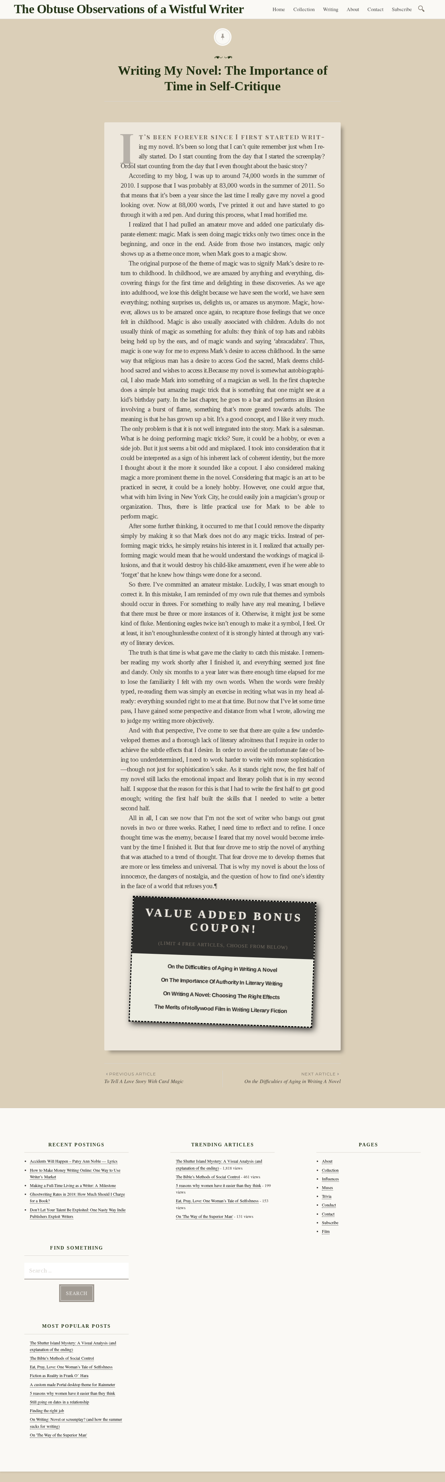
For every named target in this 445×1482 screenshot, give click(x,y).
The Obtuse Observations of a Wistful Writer (129, 9)
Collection (304, 9)
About (353, 9)
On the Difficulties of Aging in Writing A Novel (222, 968)
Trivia (326, 1196)
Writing (330, 9)
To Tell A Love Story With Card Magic (144, 1077)
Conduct (329, 1204)
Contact (375, 9)
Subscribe (402, 9)
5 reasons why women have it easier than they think (72, 1393)
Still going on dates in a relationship (59, 1402)
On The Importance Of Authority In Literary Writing (222, 982)
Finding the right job (47, 1410)
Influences (330, 1178)
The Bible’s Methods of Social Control (62, 1358)
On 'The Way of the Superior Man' (58, 1435)
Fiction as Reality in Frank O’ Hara (59, 1375)
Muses (327, 1187)
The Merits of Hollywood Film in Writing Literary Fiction (220, 1009)
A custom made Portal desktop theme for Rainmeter (72, 1384)
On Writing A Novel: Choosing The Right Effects (221, 995)
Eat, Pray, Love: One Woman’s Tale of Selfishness (71, 1366)
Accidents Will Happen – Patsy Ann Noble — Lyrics (74, 1161)
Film (326, 1231)
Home (279, 9)
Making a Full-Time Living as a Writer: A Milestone (73, 1185)
